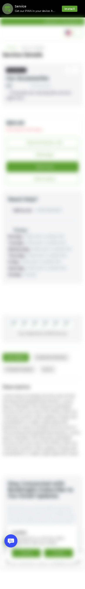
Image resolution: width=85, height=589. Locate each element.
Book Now (44, 167)
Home (12, 48)
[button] (78, 33)
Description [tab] (16, 357)
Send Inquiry (44, 179)
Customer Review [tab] (51, 357)
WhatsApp (45, 155)
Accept (58, 553)
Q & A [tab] (47, 369)
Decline (26, 553)
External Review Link (45, 143)
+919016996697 (37, 210)
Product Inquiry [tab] (19, 369)
